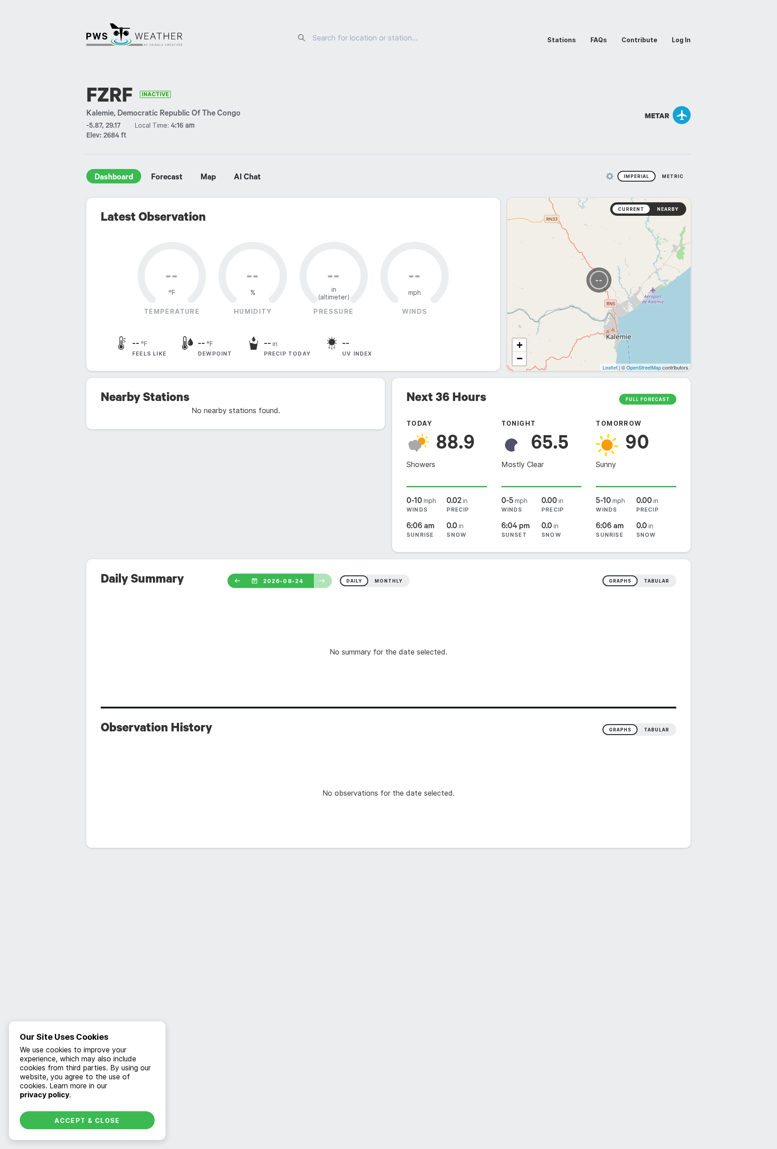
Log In (681, 40)
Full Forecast (647, 399)
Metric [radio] (672, 176)
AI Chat (247, 178)
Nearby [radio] (668, 209)
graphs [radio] (620, 580)
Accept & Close (87, 1120)
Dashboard (113, 178)
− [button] (519, 358)
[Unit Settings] (609, 176)
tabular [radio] (656, 580)
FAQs (598, 40)
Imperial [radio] (636, 176)
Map (208, 178)
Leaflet (610, 367)
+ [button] (519, 345)
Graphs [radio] (620, 729)
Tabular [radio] (656, 729)
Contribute (639, 40)
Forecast (167, 178)
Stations (561, 40)
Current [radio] (631, 209)
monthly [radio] (388, 580)
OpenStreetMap (643, 367)
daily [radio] (354, 580)
